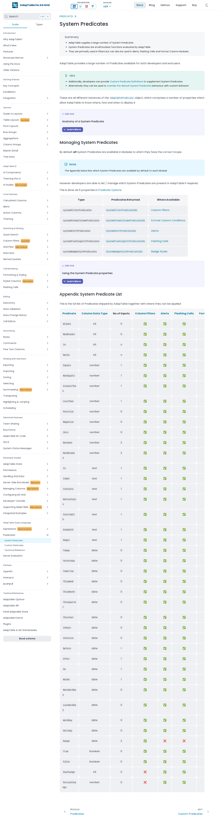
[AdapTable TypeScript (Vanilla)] (74, 6)
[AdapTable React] (80, 6)
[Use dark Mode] (207, 5)
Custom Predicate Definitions (126, 81)
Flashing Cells (159, 241)
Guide (15, 24)
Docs (140, 5)
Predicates (66, 16)
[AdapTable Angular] (86, 6)
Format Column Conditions (168, 220)
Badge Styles (159, 251)
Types (39, 24)
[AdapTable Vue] (93, 6)
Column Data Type (94, 313)
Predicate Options (109, 190)
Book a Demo (27, 638)
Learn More (74, 129)
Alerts (155, 231)
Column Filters (160, 210)
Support (181, 5)
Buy (194, 5)
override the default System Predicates (129, 85)
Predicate (69, 313)
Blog (152, 5)
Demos (165, 5)
